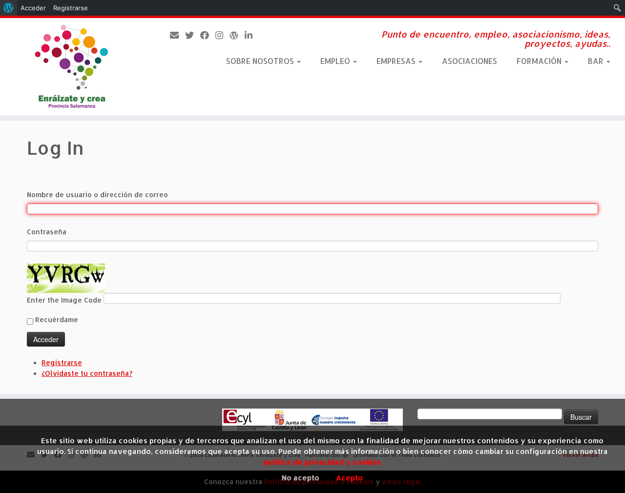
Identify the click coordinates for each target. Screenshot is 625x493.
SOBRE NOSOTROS (261, 61)
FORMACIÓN (540, 61)
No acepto (300, 477)
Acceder (33, 8)
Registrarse (62, 362)
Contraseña (46, 231)
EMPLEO (336, 61)
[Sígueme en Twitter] (192, 35)
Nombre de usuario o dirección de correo (97, 194)
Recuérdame (56, 319)
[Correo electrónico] (177, 35)
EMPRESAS (396, 61)
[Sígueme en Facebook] (207, 35)
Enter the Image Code (65, 300)
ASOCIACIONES (469, 61)
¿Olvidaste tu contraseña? (87, 373)
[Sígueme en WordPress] (237, 35)
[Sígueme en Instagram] (222, 35)
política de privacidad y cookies (322, 462)
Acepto (349, 477)
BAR (596, 61)
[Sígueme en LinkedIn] (252, 35)
